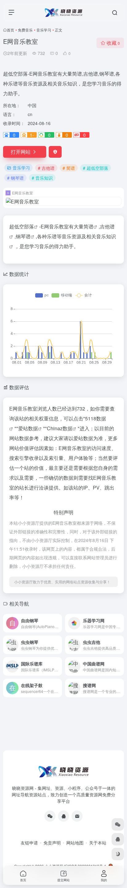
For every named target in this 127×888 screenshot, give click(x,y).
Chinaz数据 (59, 428)
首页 (10, 29)
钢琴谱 (23, 236)
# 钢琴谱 (15, 178)
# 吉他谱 (46, 168)
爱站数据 (28, 428)
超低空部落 (21, 226)
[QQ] (63, 816)
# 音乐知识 (42, 178)
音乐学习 (43, 29)
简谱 (88, 226)
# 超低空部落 (95, 168)
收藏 (113, 42)
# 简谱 (69, 168)
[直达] (58, 623)
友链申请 (29, 843)
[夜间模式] (118, 854)
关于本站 (97, 843)
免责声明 (52, 843)
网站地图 (75, 843)
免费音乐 (25, 29)
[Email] (77, 816)
